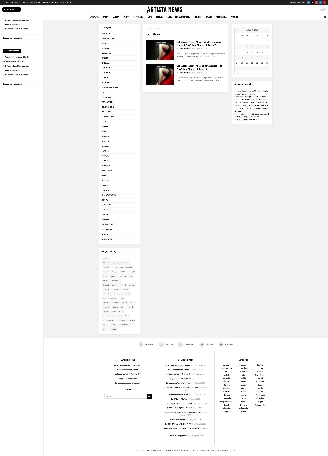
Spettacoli (138, 17)
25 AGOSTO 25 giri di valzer (179, 436)
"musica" (106, 267)
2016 (123, 272)
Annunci (234, 17)
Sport (105, 17)
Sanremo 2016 (108, 320)
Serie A (132, 320)
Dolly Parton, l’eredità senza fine (16, 66)
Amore (105, 276)
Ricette (105, 180)
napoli (131, 307)
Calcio (105, 58)
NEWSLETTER (13, 9)
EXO (104, 298)
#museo (115, 272)
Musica (116, 17)
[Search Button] (325, 17)
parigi (121, 311)
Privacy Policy (230, 450)
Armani (123, 276)
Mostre (105, 136)
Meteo (56, 2)
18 (242, 58)
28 (257, 63)
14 (257, 52)
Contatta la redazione (33, 2)
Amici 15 (131, 272)
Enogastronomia (182, 17)
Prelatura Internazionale (112, 316)
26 (247, 63)
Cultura (159, 17)
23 (267, 58)
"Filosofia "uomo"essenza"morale (115, 263)
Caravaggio (115, 281)
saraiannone (121, 320)
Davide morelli (124, 294)
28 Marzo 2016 (198, 73)
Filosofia (106, 97)
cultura (125, 289)
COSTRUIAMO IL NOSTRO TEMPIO (179, 403)
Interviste (107, 112)
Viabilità (69, 2)
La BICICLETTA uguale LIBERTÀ (179, 408)
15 (262, 52)
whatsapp (113, 329)
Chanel (123, 285)
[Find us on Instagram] (316, 2)
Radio (104, 175)
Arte (150, 17)
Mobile (105, 127)
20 (252, 58)
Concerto (116, 289)
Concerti (106, 68)
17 (237, 58)
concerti (106, 289)
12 (247, 52)
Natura (105, 151)
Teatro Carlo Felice (126, 325)
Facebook (113, 298)
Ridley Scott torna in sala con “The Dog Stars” (181, 428)
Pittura (105, 156)
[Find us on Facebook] (308, 2)
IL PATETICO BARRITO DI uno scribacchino (181, 387)
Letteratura (108, 117)
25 (242, 63)
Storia (105, 215)
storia (105, 325)
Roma (127, 316)
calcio (105, 281)
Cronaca (106, 73)
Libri (104, 122)
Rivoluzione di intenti (179, 419)
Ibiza (158, 28)
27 (252, 63)
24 (237, 63)
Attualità (94, 17)
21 (257, 58)
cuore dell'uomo (109, 294)
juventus (106, 307)
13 (252, 52)
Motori (105, 141)
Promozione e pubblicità (17, 2)
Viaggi (105, 234)
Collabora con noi (47, 2)
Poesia (105, 161)
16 (267, 52)
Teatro (105, 220)
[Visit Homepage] (164, 9)
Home (148, 28)
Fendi (122, 298)
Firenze (124, 303)
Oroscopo (63, 2)
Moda (170, 17)
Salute (209, 17)
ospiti (114, 311)
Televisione (107, 229)
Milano (115, 307)
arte (130, 276)
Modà (123, 307)
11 (242, 52)
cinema (132, 285)
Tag (153, 28)
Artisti (105, 48)
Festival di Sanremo (110, 303)
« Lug (237, 73)
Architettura (108, 38)
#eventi (106, 272)
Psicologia (107, 171)
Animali (114, 276)
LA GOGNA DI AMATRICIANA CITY (179, 424)
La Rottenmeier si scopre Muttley (16, 57)
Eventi (126, 17)
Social (105, 200)
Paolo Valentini (185, 49)
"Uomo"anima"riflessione (122, 267)
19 (247, 58)
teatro (113, 325)
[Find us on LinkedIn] (320, 2)
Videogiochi (107, 239)
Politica (106, 166)
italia (132, 303)
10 (237, 52)
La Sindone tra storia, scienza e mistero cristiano (184, 412)
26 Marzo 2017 (198, 49)
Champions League (110, 285)
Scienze (198, 17)
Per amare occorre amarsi (13, 61)
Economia (106, 82)
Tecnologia (221, 17)
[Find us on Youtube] (324, 2)
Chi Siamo (5, 2)
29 (262, 63)
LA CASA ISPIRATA (179, 399)
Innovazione (108, 107)
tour (104, 329)
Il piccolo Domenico (249, 120)
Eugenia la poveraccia (11, 24)
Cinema (105, 63)
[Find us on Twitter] (312, 2)
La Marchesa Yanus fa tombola (15, 29)
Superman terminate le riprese (178, 395)
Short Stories (109, 195)
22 (262, 58)
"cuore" (106, 259)
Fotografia (107, 102)
